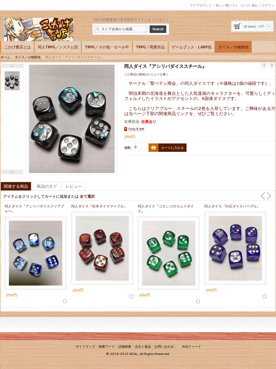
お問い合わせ (164, 346)
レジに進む (250, 5)
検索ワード (107, 346)
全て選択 (87, 196)
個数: (128, 148)
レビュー (73, 186)
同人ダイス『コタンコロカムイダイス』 (166, 208)
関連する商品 (16, 186)
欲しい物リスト (227, 5)
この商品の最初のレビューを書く (146, 74)
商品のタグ (47, 186)
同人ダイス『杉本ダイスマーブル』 (99, 206)
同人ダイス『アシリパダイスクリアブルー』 (34, 208)
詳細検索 (124, 346)
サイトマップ (85, 346)
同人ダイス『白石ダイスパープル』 (232, 206)
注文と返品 (143, 346)
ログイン (268, 5)
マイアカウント (201, 5)
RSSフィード (191, 346)
